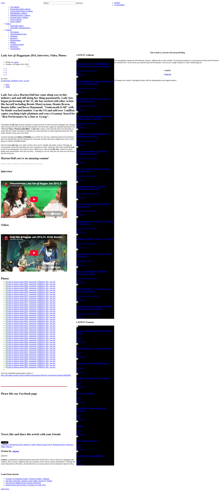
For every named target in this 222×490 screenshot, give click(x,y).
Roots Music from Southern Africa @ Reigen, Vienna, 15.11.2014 (94, 307)
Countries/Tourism (17, 44)
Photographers (15, 40)
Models (13, 42)
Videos (8, 24)
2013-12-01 (80, 342)
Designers (13, 38)
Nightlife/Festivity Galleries (20, 15)
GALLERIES (119, 5)
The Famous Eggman (86, 441)
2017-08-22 (80, 162)
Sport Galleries (15, 22)
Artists (78, 338)
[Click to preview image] (15, 81)
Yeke (78, 73)
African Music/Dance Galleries (21, 11)
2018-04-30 (80, 110)
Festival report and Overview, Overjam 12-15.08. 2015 (26, 485)
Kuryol (79, 426)
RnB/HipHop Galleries (18, 13)
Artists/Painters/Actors (18, 34)
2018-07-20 (80, 75)
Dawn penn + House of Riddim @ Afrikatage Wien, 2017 (92, 152)
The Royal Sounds (85, 393)
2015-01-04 (80, 300)
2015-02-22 (80, 283)
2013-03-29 (80, 435)
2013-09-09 (80, 357)
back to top (5, 489)
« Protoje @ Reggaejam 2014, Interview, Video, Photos (21, 445)
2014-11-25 (80, 318)
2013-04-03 (80, 419)
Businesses (14, 47)
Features (9, 30)
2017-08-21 (80, 180)
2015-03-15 (80, 265)
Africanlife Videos (17, 26)
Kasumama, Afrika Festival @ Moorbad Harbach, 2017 (90, 187)
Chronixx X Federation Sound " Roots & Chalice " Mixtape (27, 479)
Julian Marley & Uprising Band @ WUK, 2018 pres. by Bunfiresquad (92, 64)
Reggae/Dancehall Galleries (20, 9)
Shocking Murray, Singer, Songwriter (94, 348)
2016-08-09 (80, 215)
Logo (3, 3)
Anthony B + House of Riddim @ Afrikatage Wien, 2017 (92, 135)
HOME (117, 3)
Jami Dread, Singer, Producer (90, 456)
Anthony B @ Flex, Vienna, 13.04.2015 (95, 239)
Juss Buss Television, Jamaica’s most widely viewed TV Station (29, 481)
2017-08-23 (80, 145)
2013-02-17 (80, 464)
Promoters (14, 36)
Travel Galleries (16, 19)
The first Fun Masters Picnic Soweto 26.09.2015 (23, 483)
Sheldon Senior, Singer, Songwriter (92, 378)
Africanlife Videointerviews (20, 28)
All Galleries (14, 7)
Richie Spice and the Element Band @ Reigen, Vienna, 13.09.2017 (94, 117)
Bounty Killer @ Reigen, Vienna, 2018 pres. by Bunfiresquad (94, 82)
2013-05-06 (80, 387)
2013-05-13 (80, 372)
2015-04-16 (80, 248)
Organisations (15, 49)
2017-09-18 (80, 127)
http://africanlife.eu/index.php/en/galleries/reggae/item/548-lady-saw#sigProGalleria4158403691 (36, 375)
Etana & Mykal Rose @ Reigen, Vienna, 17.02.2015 (91, 272)
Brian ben (80, 125)
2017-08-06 (80, 198)
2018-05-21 (80, 92)
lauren (16, 62)
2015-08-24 (80, 233)
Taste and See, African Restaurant (92, 363)
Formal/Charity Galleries (19, 17)
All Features (14, 32)
